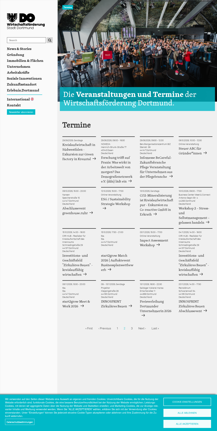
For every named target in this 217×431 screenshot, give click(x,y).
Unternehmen (18, 66)
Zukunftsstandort (22, 84)
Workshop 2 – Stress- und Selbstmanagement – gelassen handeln (194, 215)
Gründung (15, 55)
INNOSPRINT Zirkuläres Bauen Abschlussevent (192, 306)
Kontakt (14, 105)
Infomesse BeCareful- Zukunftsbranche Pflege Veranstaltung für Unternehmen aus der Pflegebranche (156, 167)
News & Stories (19, 49)
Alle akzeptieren (187, 423)
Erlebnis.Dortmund (23, 90)
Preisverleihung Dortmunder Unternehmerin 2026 (155, 306)
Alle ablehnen (187, 412)
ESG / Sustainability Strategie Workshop (116, 201)
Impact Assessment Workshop (154, 243)
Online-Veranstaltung (189, 143)
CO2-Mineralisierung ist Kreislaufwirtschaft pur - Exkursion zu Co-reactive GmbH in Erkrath (156, 205)
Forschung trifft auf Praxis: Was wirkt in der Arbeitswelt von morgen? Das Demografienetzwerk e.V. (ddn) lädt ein (116, 170)
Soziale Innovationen (24, 78)
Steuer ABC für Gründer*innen (190, 151)
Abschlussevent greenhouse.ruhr (75, 211)
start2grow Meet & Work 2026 (76, 304)
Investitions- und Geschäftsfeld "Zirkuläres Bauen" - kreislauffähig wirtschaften (77, 265)
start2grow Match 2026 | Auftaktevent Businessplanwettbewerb (117, 262)
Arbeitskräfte (18, 72)
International (18, 99)
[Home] (32, 21)
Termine (68, 7)
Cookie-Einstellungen (187, 401)
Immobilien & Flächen (25, 60)
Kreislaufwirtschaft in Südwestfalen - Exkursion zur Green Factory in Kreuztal (78, 152)
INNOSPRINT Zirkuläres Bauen (114, 304)
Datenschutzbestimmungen (20, 421)
